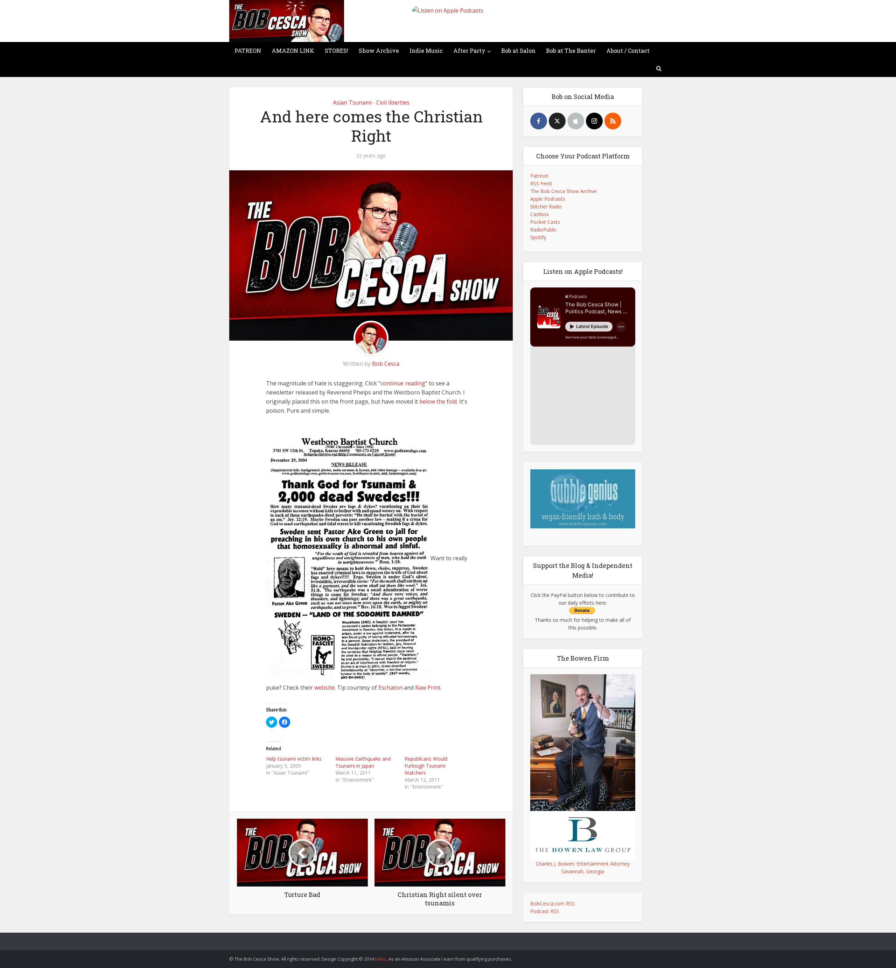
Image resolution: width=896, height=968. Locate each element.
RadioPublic (543, 229)
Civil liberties (393, 102)
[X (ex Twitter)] (557, 121)
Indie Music (426, 50)
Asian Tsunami (352, 102)
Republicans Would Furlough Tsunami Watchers (426, 765)
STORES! (336, 50)
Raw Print (427, 687)
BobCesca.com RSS (552, 903)
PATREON (247, 50)
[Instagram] (594, 121)
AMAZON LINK (293, 50)
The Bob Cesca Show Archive (563, 191)
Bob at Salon (518, 50)
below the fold (438, 401)
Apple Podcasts (547, 198)
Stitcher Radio (546, 206)
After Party (469, 50)
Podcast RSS (544, 911)
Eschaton (390, 687)
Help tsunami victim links (294, 758)
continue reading (402, 383)
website (324, 687)
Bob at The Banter (571, 50)
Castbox (539, 214)
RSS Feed (541, 183)
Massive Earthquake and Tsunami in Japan (363, 762)
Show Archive (379, 50)
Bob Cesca (385, 364)
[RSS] (612, 121)
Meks (380, 959)
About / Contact (628, 50)
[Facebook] (538, 121)
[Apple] (575, 121)
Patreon (539, 175)
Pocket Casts (545, 222)
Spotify (538, 237)
